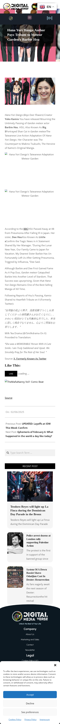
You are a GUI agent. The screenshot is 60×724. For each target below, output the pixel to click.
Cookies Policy (15, 719)
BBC (26, 228)
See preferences (30, 712)
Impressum (45, 719)
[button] (55, 665)
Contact (30, 645)
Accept (30, 694)
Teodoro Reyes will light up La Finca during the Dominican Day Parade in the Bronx (29, 510)
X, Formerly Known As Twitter (30, 358)
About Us (30, 634)
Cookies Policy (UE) (30, 660)
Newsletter (30, 650)
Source (8, 397)
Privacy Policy (30, 719)
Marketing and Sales (30, 639)
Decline (30, 703)
